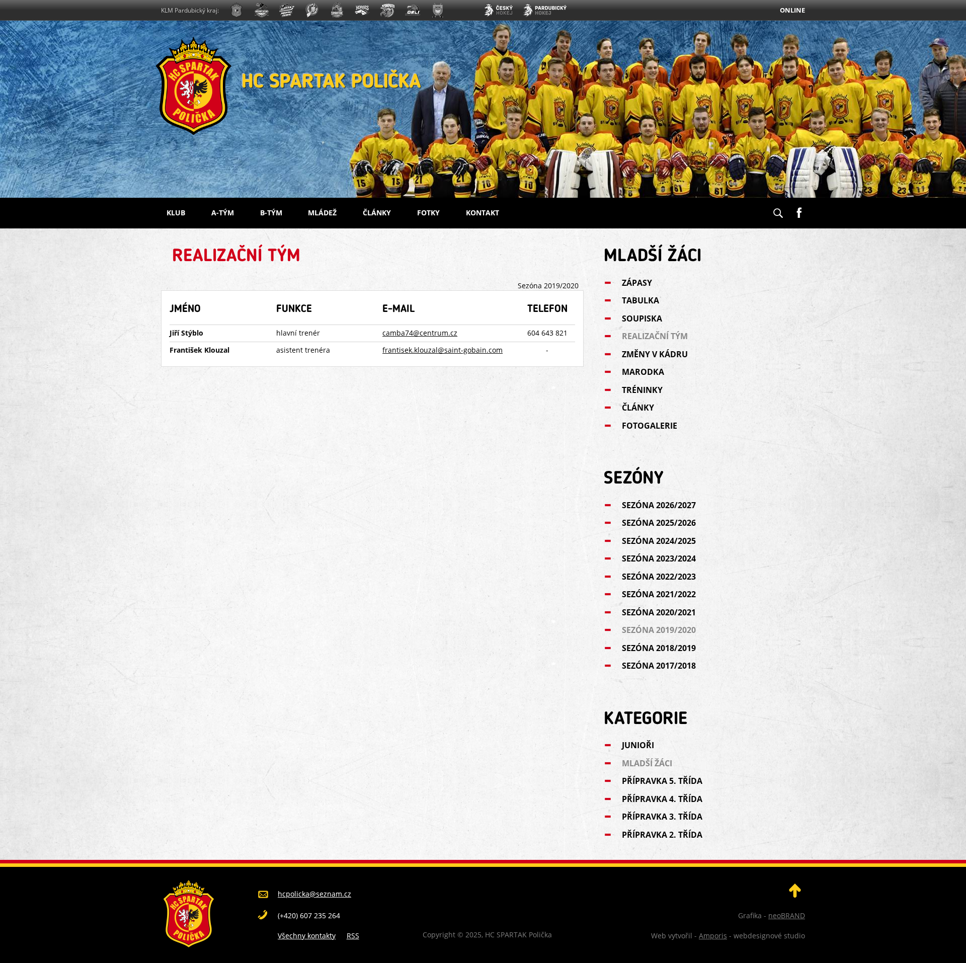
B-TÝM (271, 212)
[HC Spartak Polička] (236, 11)
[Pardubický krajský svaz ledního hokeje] (545, 11)
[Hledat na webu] (778, 210)
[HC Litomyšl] (311, 11)
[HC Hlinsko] (362, 11)
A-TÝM (222, 212)
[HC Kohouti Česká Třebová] (387, 11)
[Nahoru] (795, 895)
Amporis (713, 935)
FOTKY (428, 212)
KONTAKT (482, 212)
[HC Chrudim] (261, 11)
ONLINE (792, 10)
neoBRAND (786, 915)
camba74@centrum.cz (419, 333)
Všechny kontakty (307, 935)
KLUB (176, 212)
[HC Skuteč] (437, 11)
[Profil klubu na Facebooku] (799, 209)
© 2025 (468, 934)
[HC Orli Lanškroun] (412, 11)
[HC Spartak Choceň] (337, 11)
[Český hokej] (498, 11)
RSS (353, 935)
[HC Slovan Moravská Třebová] (286, 11)
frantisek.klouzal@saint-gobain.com (442, 350)
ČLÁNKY (377, 212)
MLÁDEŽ (322, 212)
